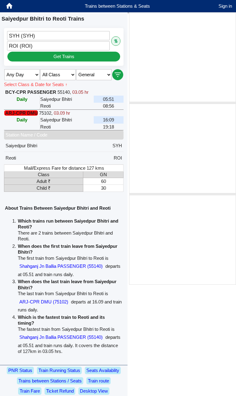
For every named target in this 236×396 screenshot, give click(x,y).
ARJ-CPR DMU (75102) (43, 301)
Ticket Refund (60, 391)
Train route (98, 380)
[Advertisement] (182, 57)
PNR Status (20, 370)
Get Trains (63, 56)
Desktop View (94, 391)
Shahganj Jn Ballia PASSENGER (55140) (61, 266)
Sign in (225, 6)
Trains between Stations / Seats (50, 380)
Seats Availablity (102, 370)
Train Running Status (59, 370)
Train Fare (30, 391)
